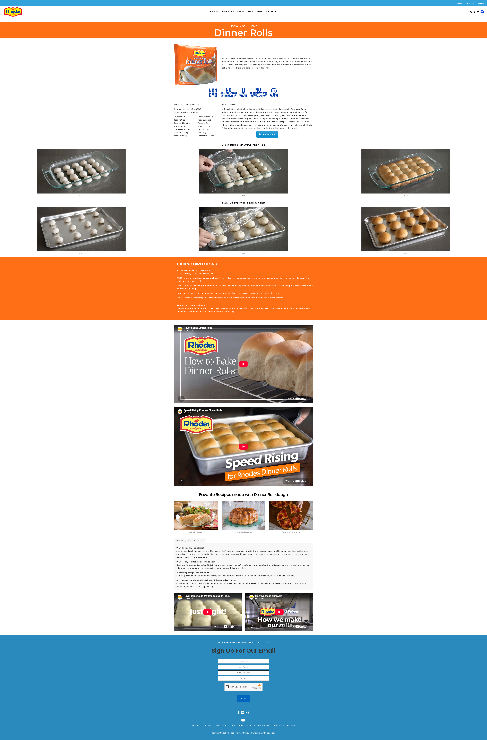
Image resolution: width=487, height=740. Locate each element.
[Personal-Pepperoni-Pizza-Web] (291, 515)
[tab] (190, 540)
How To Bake (237, 725)
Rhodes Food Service (465, 3)
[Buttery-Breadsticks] (196, 515)
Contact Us (263, 725)
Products (207, 725)
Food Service (278, 725)
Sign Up (243, 698)
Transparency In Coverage (263, 733)
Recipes (195, 725)
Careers (480, 3)
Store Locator (269, 134)
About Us (250, 725)
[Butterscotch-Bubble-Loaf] (244, 515)
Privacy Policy (242, 733)
